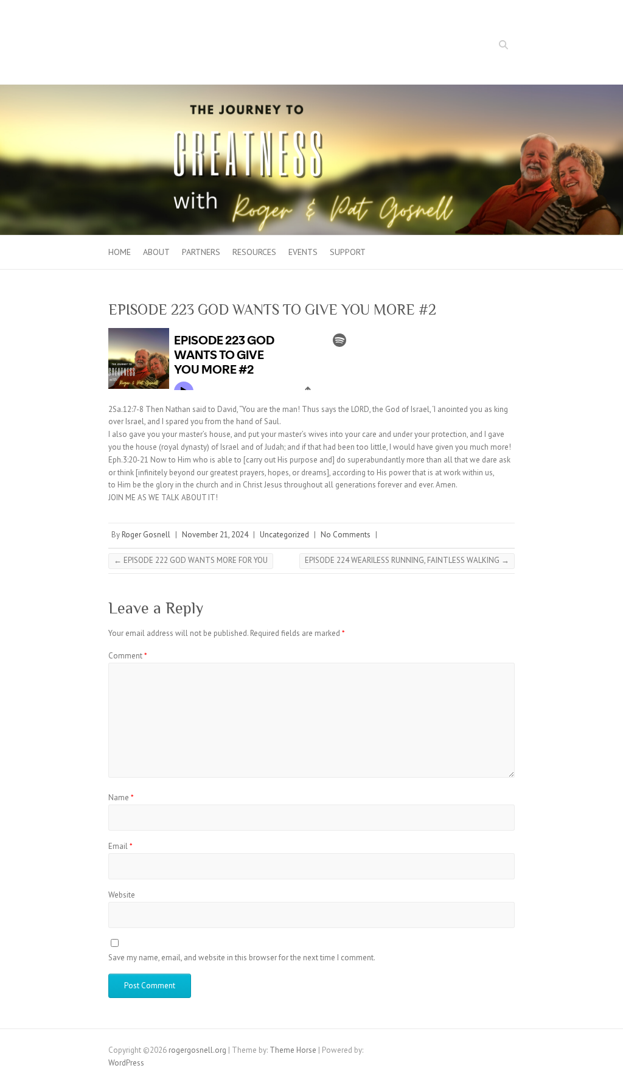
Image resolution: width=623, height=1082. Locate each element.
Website (121, 895)
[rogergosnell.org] (311, 90)
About (156, 251)
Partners (201, 251)
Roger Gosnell (146, 534)
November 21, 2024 (215, 534)
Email (120, 846)
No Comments (346, 534)
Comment (127, 656)
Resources (254, 251)
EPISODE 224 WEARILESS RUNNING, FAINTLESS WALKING (407, 560)
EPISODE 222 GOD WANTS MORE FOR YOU (191, 560)
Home (119, 251)
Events (303, 251)
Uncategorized (284, 534)
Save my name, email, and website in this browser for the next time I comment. (241, 957)
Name (121, 797)
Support (348, 251)
